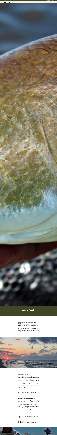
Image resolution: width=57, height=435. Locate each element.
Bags (23, 2)
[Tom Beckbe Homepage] (7, 2)
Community (38, 2)
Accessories (26, 2)
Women (30, 2)
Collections (34, 2)
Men (20, 2)
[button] (21, 2)
